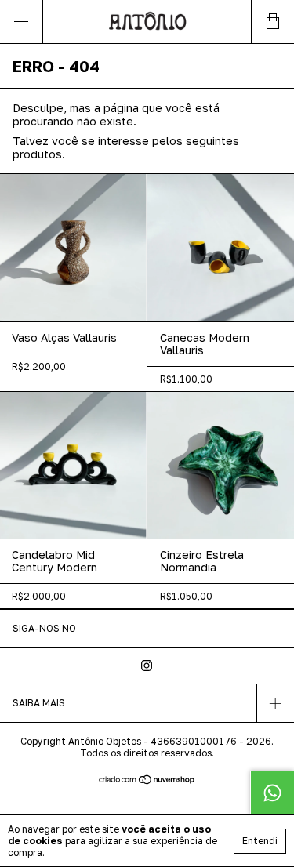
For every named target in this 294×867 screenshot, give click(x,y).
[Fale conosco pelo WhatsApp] (272, 792)
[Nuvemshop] (147, 780)
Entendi (260, 841)
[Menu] (21, 21)
